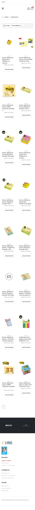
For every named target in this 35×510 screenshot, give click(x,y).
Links (3, 2)
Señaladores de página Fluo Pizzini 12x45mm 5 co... (25, 339)
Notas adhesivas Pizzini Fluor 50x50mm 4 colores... (24, 155)
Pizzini (9, 56)
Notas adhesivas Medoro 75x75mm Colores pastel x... (8, 339)
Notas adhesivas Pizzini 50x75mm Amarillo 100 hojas (8, 154)
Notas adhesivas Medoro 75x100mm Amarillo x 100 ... (8, 247)
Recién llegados (6, 488)
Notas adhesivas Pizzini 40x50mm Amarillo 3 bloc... (24, 107)
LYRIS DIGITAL (8, 500)
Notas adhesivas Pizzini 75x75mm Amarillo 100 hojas (8, 293)
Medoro (9, 244)
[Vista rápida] (12, 69)
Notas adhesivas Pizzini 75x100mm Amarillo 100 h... (7, 202)
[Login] (28, 8)
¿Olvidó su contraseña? (8, 465)
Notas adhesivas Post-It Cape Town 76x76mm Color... (25, 384)
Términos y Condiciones (8, 475)
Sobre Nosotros (5, 473)
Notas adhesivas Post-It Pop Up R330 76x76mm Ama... (25, 59)
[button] (32, 8)
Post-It (26, 56)
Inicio (6, 17)
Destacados (4, 490)
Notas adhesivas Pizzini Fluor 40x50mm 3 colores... (7, 60)
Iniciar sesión (5, 463)
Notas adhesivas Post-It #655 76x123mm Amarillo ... (8, 385)
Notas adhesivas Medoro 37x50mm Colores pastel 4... (25, 293)
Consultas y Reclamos (7, 478)
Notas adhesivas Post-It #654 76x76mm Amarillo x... (8, 108)
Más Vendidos (5, 486)
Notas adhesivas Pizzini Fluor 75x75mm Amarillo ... (25, 202)
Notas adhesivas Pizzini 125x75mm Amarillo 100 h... (24, 247)
